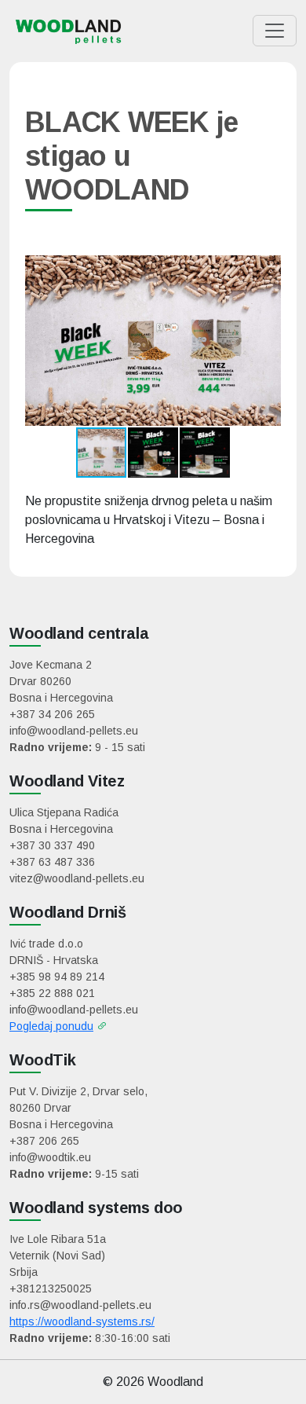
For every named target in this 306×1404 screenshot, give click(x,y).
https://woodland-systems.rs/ (82, 1321)
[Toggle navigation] (275, 30)
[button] (266, 341)
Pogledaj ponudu (51, 1026)
